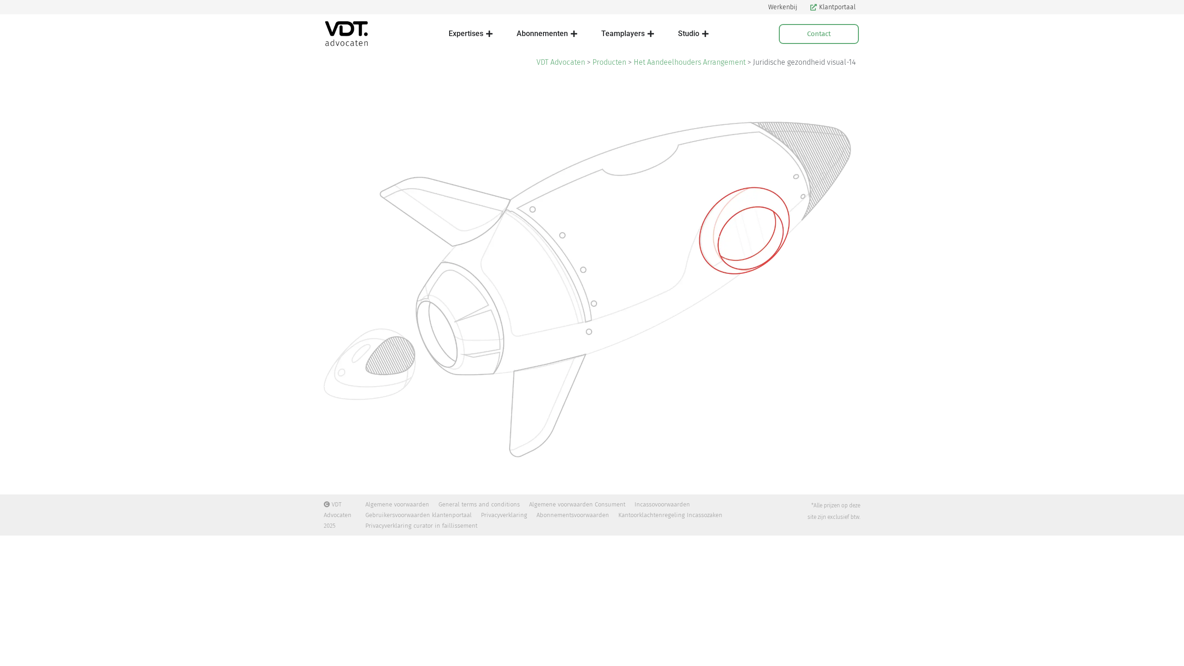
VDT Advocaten (560, 62)
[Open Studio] (705, 33)
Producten (609, 62)
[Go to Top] (1170, 652)
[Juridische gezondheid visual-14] (592, 280)
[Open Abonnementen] (574, 33)
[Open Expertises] (489, 33)
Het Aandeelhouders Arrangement (690, 62)
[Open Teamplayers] (650, 33)
